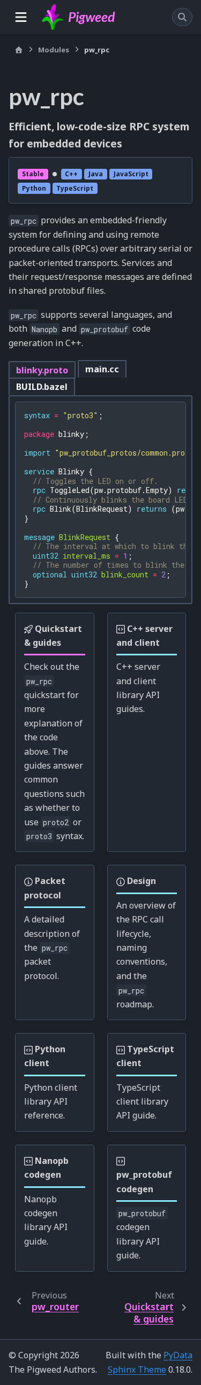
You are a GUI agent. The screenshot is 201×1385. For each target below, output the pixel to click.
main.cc (102, 369)
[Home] (18, 50)
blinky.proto (42, 370)
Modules (53, 49)
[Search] (182, 17)
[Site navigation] (21, 17)
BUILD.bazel (42, 387)
